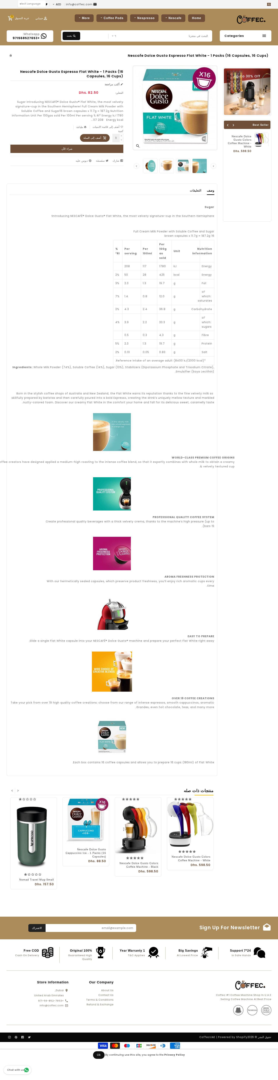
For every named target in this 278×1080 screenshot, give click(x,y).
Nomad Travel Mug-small (36, 879)
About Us (107, 990)
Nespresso (146, 18)
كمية (120, 131)
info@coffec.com (79, 4)
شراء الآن (66, 149)
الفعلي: (119, 93)
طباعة (80, 127)
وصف (210, 190)
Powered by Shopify (232, 1037)
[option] (150, 166)
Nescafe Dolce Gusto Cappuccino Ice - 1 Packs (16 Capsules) (86, 853)
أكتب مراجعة (112, 84)
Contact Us (106, 995)
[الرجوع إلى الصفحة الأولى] (10, 55)
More (86, 18)
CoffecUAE (207, 1037)
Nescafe (175, 18)
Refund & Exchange (100, 1004)
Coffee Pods (113, 18)
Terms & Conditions (100, 1000)
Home (196, 18)
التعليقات (195, 190)
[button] (183, 799)
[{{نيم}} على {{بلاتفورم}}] (29, 1037)
